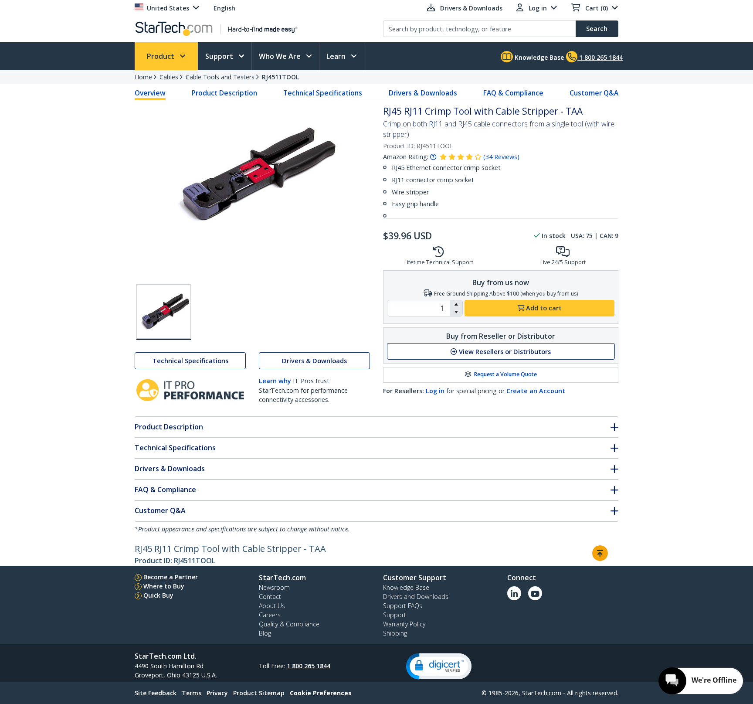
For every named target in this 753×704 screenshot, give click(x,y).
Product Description (224, 93)
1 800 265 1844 (308, 666)
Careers (270, 615)
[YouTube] (535, 593)
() (501, 157)
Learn (336, 56)
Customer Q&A (594, 93)
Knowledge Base (538, 57)
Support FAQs (402, 606)
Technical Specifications (322, 93)
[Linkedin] (514, 593)
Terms (191, 693)
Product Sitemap (259, 693)
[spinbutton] (418, 308)
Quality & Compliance (289, 624)
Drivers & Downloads (423, 93)
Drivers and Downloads (415, 596)
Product (161, 56)
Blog (265, 633)
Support (220, 56)
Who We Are (280, 56)
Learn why (275, 381)
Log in (435, 391)
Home (143, 77)
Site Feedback (155, 693)
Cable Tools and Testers (220, 77)
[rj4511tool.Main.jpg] (163, 312)
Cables (168, 77)
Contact (270, 596)
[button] (456, 304)
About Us (272, 606)
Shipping (395, 633)
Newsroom (274, 587)
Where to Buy (163, 586)
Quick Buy (158, 595)
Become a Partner (170, 577)
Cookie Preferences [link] (321, 693)
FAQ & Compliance (513, 93)
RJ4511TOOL (280, 77)
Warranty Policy (404, 624)
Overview (150, 93)
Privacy (217, 693)
